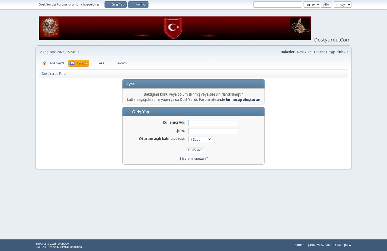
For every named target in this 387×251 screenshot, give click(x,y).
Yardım (299, 245)
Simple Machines (71, 246)
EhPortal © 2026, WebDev (52, 243)
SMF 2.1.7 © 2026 (47, 246)
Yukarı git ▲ (343, 245)
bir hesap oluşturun (243, 99)
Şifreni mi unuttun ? (194, 158)
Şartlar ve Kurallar (319, 245)
